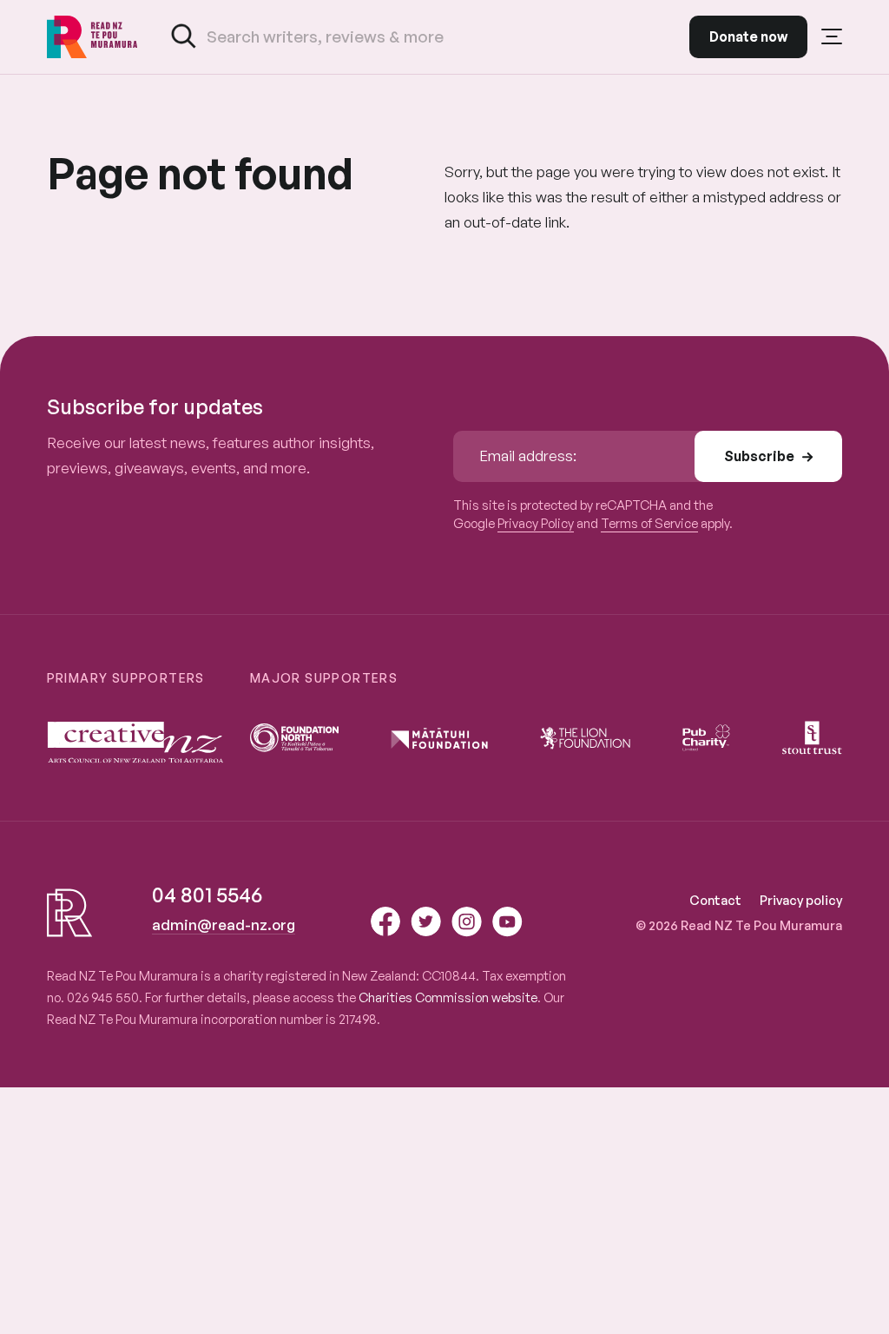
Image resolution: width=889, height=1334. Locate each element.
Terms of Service (649, 523)
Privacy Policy (535, 523)
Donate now (748, 36)
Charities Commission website (448, 997)
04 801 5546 (207, 895)
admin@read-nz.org (223, 924)
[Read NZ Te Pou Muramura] (93, 37)
